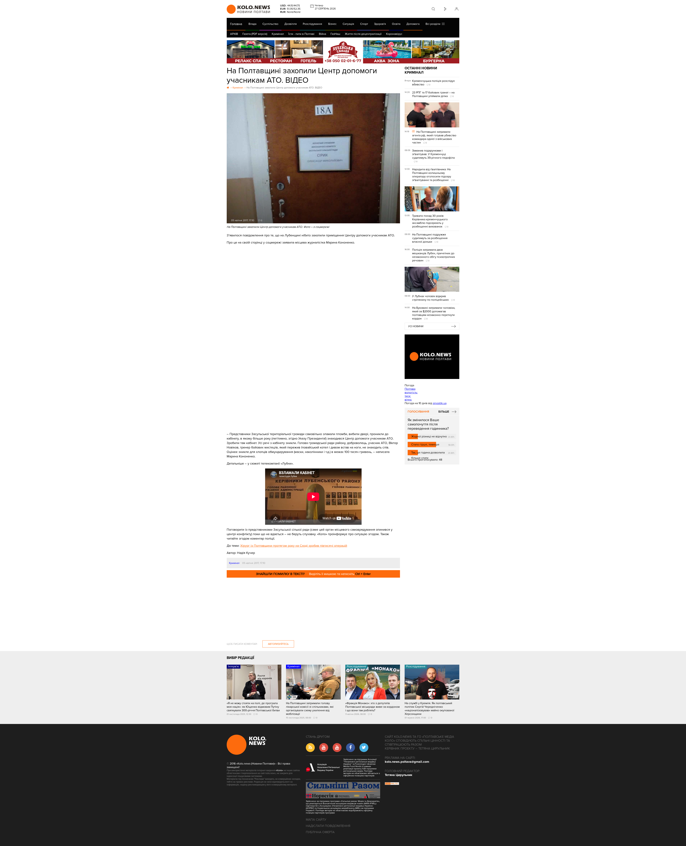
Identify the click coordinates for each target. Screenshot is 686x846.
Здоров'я (380, 24)
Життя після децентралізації (363, 34)
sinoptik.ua (439, 403)
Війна (322, 34)
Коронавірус (394, 34)
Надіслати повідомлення (328, 826)
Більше (443, 411)
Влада (252, 24)
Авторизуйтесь (278, 644)
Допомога (412, 24)
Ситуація (348, 24)
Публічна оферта (320, 832)
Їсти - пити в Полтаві (301, 34)
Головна (236, 24)
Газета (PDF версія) (254, 34)
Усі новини (415, 326)
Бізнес (332, 24)
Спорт (364, 24)
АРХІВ (234, 34)
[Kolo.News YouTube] (432, 356)
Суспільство (270, 24)
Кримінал (278, 34)
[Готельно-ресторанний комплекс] (343, 51)
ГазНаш (335, 34)
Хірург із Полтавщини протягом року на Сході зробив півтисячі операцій (293, 546)
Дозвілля (290, 24)
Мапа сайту (316, 820)
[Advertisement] (313, 400)
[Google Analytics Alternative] (392, 784)
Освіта (396, 24)
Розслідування (312, 24)
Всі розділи (434, 24)
